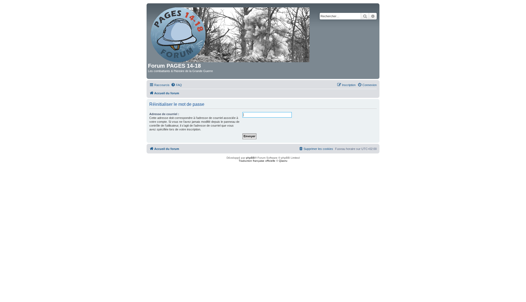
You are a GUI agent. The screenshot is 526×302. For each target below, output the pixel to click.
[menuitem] (176, 85)
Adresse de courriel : (164, 114)
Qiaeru (283, 160)
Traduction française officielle (257, 160)
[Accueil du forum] (230, 34)
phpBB (250, 157)
